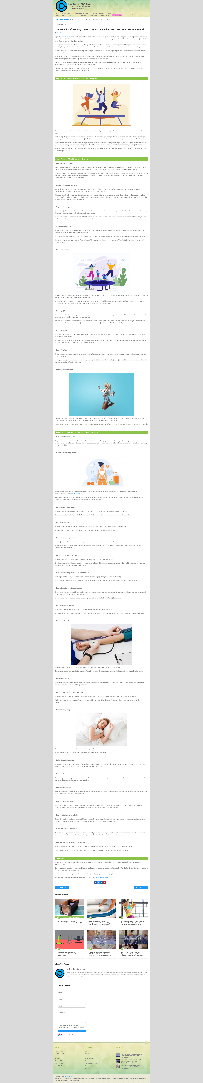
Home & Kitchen (60, 15)
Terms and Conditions (91, 1063)
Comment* (61, 1013)
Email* (60, 999)
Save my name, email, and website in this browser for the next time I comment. (71, 1026)
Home (57, 13)
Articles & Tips (66, 13)
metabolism (76, 494)
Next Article (140, 887)
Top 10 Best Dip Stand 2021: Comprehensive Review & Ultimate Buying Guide (69, 953)
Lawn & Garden (73, 15)
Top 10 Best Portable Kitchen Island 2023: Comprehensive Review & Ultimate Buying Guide (131, 1061)
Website (60, 1006)
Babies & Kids (93, 15)
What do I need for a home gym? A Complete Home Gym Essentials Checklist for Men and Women (132, 922)
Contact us (88, 1053)
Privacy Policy (89, 1065)
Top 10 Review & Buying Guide (80, 13)
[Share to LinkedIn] (101, 884)
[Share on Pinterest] (104, 884)
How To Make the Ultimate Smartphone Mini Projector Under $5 (70, 922)
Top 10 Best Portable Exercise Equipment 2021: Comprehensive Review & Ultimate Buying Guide (132, 953)
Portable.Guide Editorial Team (65, 32)
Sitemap (87, 1068)
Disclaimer (88, 1061)
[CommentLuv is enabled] (66, 1035)
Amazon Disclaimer (90, 1056)
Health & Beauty (105, 15)
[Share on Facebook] (95, 884)
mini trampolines (102, 878)
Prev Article (63, 887)
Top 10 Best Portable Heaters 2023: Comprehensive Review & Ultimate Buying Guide (131, 1066)
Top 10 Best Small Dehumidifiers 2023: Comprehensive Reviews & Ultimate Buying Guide (131, 1055)
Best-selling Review (97, 13)
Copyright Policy (89, 1058)
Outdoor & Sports (110, 13)
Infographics (117, 15)
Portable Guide (68, 1076)
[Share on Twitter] (98, 884)
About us (87, 1051)
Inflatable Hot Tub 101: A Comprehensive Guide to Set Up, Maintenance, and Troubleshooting (100, 922)
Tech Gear (83, 15)
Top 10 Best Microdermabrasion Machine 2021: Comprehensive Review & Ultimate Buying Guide (100, 953)
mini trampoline (68, 37)
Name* (60, 993)
